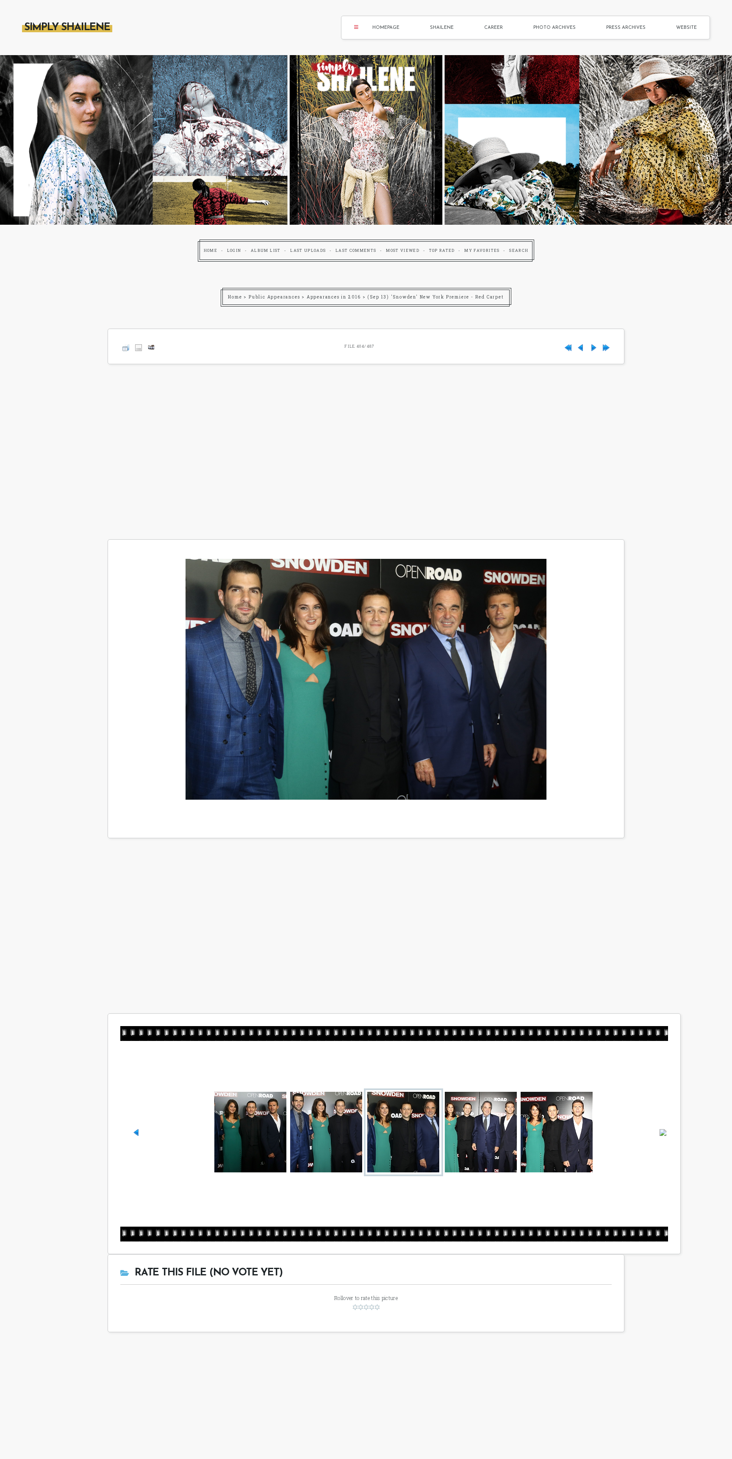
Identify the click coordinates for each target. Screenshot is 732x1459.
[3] (366, 1307)
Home (210, 250)
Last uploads (308, 250)
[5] (377, 1307)
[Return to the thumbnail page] (125, 346)
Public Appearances (274, 297)
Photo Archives (554, 27)
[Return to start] (568, 346)
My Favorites (481, 250)
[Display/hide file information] (138, 346)
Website (686, 27)
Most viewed (402, 250)
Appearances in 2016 (334, 297)
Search (518, 250)
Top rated (442, 250)
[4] (371, 1307)
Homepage (385, 27)
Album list (266, 250)
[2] (360, 1307)
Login (234, 250)
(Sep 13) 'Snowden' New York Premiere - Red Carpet (435, 297)
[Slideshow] (151, 346)
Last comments (356, 250)
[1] (355, 1307)
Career (493, 27)
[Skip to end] (606, 346)
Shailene (442, 27)
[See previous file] (580, 346)
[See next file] (593, 346)
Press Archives (626, 27)
